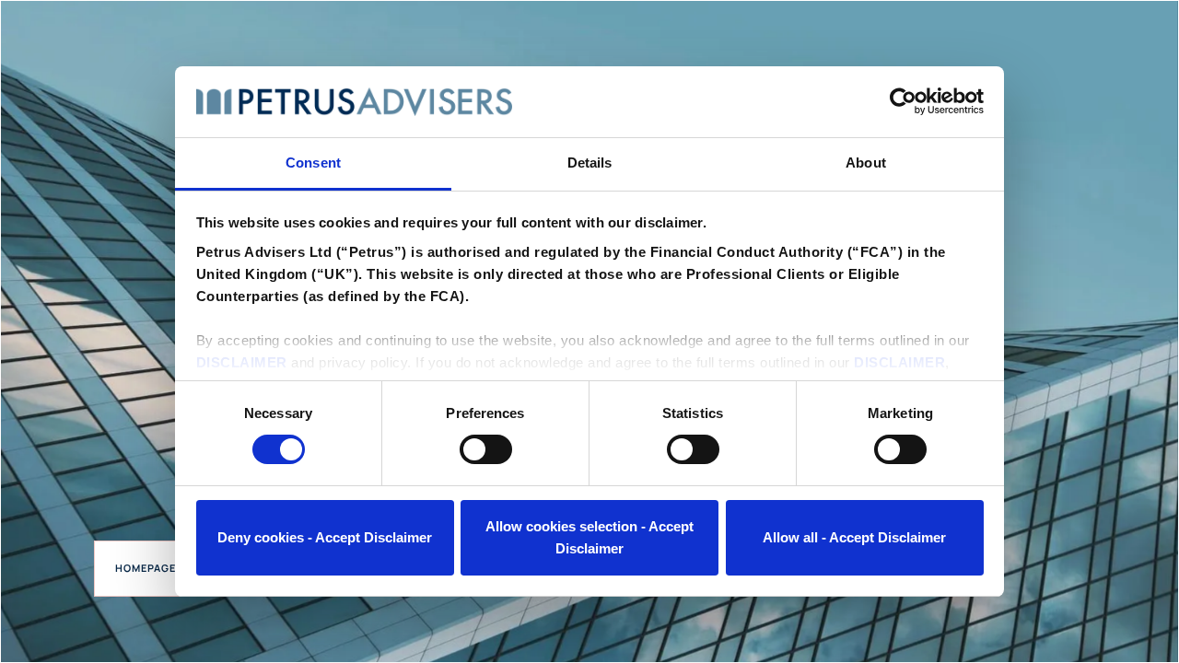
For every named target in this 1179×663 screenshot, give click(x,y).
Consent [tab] (313, 162)
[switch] (486, 449)
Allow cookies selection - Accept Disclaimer (589, 537)
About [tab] (866, 162)
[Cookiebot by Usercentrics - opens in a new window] (903, 101)
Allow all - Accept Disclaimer (854, 537)
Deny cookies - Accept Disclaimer (324, 537)
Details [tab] (590, 162)
